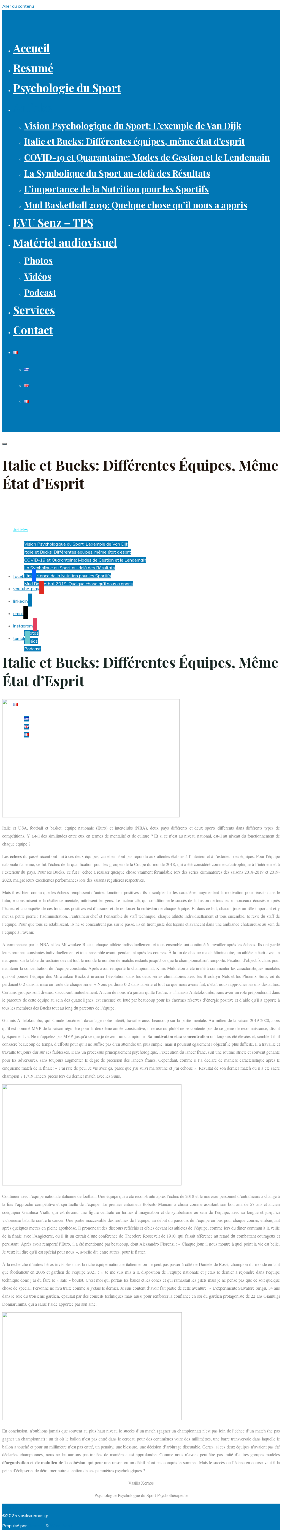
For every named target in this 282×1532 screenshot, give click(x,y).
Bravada (36, 1525)
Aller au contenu (18, 6)
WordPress (61, 1525)
